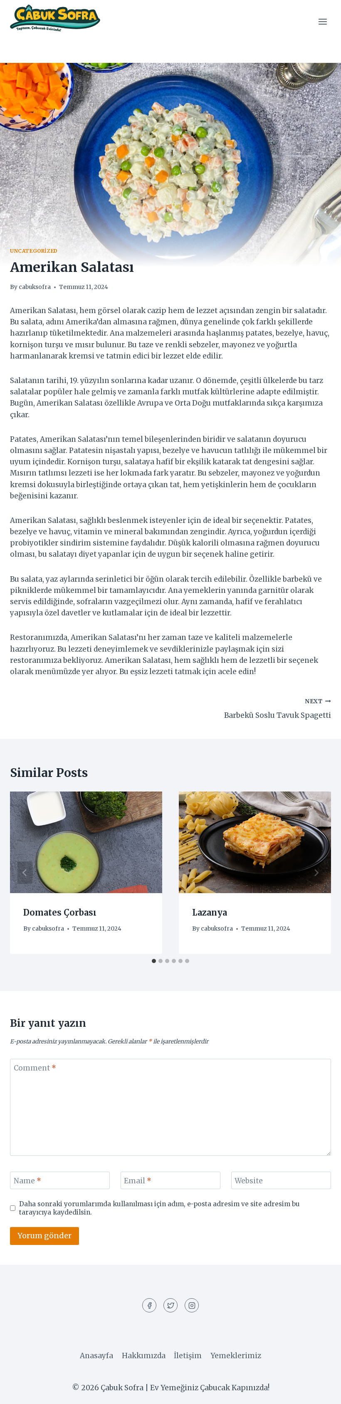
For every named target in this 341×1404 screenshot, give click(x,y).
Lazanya (209, 912)
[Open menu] (322, 21)
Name (27, 1180)
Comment (35, 1068)
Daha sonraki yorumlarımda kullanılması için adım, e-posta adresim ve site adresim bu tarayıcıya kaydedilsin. (159, 1208)
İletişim (188, 1355)
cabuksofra (35, 287)
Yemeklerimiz (235, 1355)
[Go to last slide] (24, 872)
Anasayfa (96, 1355)
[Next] (316, 872)
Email (137, 1180)
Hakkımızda (144, 1355)
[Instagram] (192, 1305)
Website (249, 1180)
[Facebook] (149, 1305)
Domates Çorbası (59, 912)
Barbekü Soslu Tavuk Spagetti (277, 709)
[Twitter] (170, 1305)
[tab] (154, 961)
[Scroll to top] (320, 1391)
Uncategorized (34, 251)
